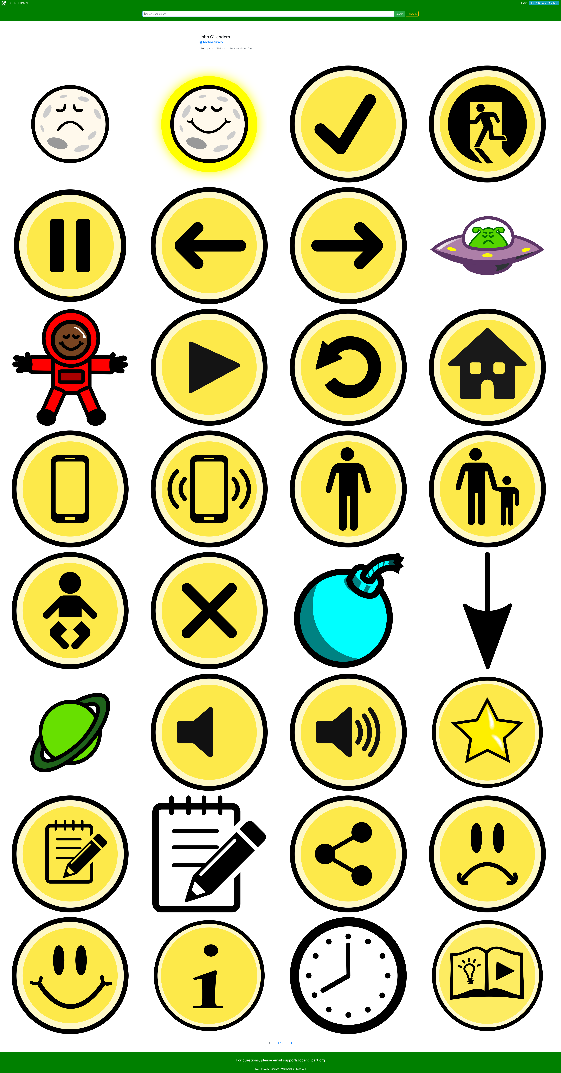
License (275, 1068)
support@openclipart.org (304, 1060)
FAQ (257, 1068)
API (304, 1068)
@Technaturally (211, 42)
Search (399, 13)
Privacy (265, 1068)
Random (412, 13)
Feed (298, 1068)
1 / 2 (280, 1043)
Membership (288, 1068)
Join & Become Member (544, 3)
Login (524, 2)
